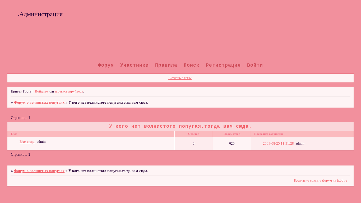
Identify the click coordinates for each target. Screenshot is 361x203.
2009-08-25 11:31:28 (278, 143)
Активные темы (180, 78)
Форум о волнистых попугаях (39, 102)
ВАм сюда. (27, 142)
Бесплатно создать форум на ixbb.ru (320, 180)
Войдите (41, 91)
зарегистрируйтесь (69, 91)
